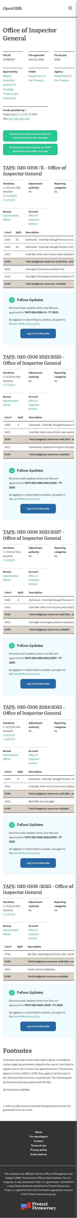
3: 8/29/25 (9, 739)
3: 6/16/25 (9, 199)
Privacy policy (38, 1149)
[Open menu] (70, 8)
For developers (39, 1136)
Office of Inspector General (34, 219)
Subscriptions (38, 1154)
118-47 (27, 114)
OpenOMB (12, 8)
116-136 (13, 119)
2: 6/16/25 (9, 385)
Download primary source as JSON (30, 149)
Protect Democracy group (41, 1194)
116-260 (24, 119)
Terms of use (38, 1145)
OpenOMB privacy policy (26, 323)
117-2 (18, 114)
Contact (38, 1141)
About (38, 1132)
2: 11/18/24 (10, 195)
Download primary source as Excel (30, 135)
